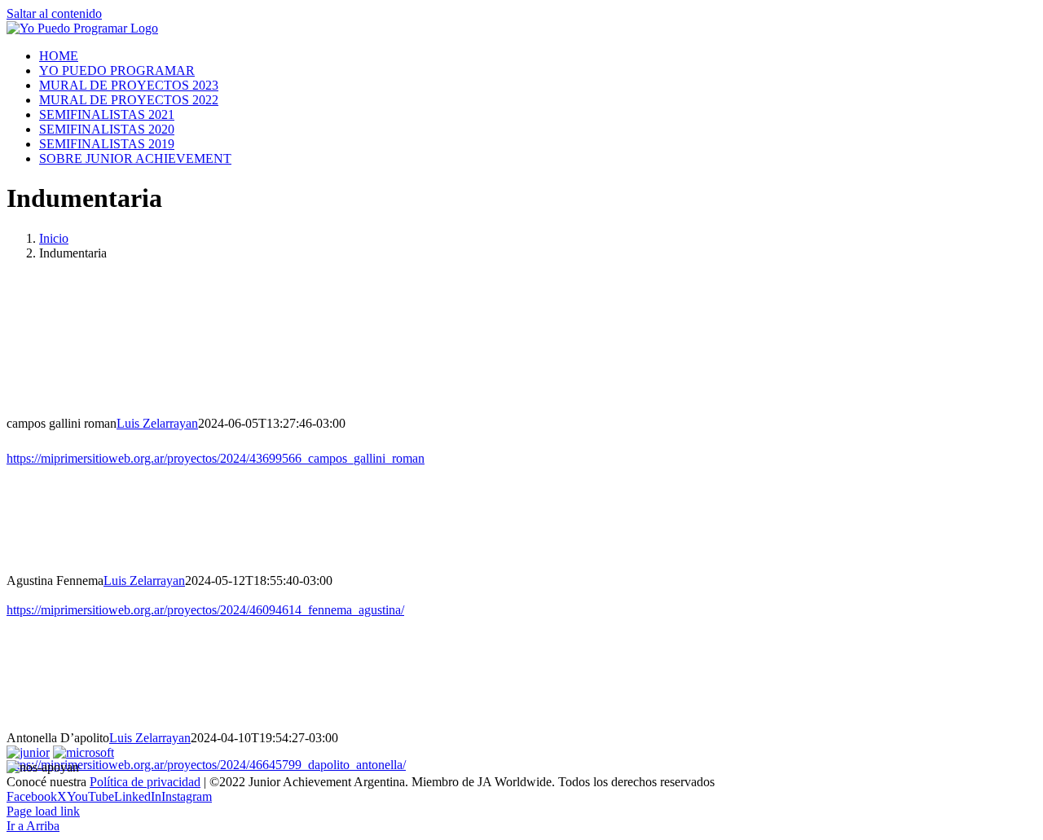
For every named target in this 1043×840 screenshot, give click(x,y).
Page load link (43, 811)
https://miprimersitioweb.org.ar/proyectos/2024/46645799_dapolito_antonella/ (206, 765)
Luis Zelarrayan (157, 423)
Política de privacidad (145, 782)
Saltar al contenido (54, 13)
